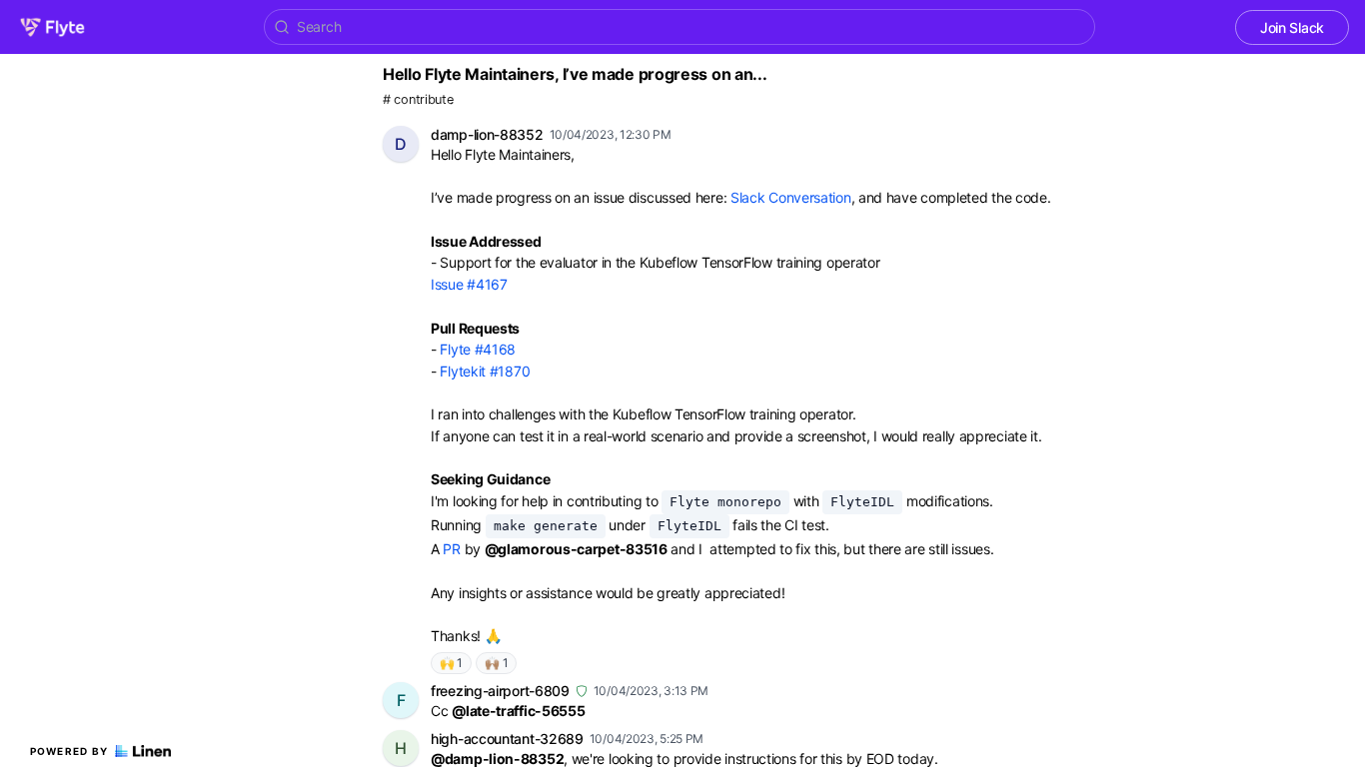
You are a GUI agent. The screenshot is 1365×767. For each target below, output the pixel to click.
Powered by (69, 751)
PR (451, 548)
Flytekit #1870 (485, 371)
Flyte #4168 (478, 349)
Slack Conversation (790, 197)
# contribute (418, 99)
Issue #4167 (469, 284)
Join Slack (1292, 27)
